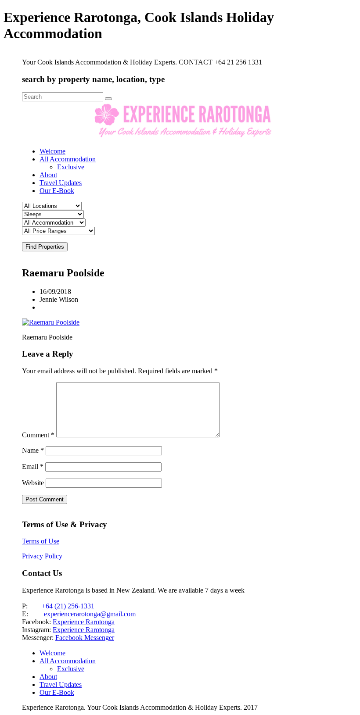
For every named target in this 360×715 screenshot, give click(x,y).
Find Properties (44, 246)
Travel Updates (61, 182)
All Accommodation (68, 159)
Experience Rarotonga (84, 622)
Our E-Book (57, 190)
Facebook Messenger (84, 637)
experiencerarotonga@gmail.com (90, 614)
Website (33, 482)
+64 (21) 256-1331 (68, 606)
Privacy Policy (42, 556)
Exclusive (70, 167)
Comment (38, 435)
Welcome (52, 151)
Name (33, 450)
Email (32, 466)
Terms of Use (40, 541)
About (48, 175)
